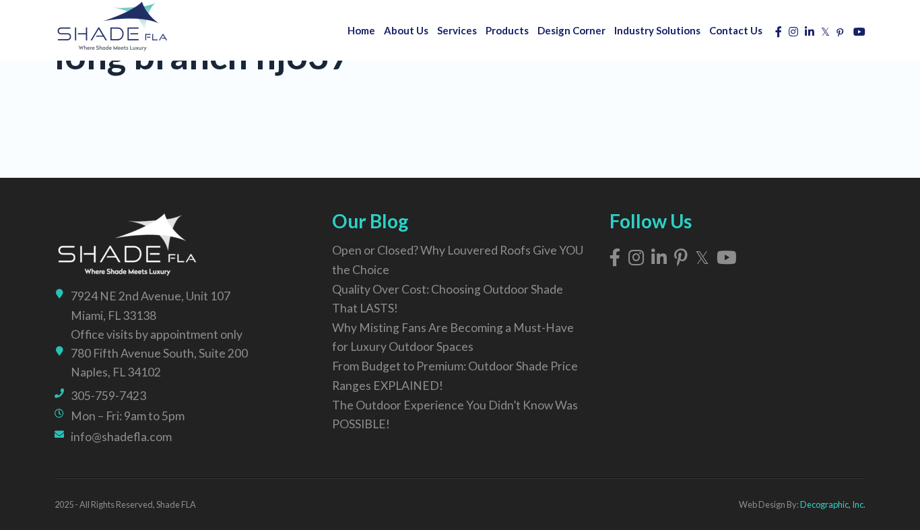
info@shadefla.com (121, 437)
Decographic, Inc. (832, 504)
